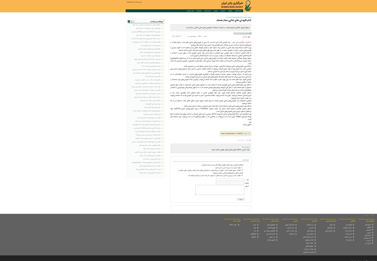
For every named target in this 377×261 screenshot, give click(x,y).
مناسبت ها (349, 240)
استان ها (199, 11)
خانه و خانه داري (270, 234)
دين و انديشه (348, 237)
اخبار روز (311, 228)
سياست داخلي (290, 231)
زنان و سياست (290, 228)
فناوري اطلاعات (271, 228)
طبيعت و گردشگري (308, 252)
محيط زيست (310, 234)
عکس (254, 225)
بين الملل (291, 234)
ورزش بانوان (310, 231)
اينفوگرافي (253, 234)
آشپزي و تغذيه (271, 240)
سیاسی (216, 11)
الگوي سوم (349, 225)
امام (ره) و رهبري (289, 225)
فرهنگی (230, 11)
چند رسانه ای (190, 11)
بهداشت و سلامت (308, 249)
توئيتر (331, 225)
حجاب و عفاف (309, 243)
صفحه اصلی (238, 11)
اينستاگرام (330, 228)
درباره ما (368, 241)
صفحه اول (368, 225)
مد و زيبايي (272, 237)
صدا (255, 231)
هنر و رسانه (349, 234)
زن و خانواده (310, 225)
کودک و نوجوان (309, 240)
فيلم (255, 228)
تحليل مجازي (329, 231)
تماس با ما (368, 243)
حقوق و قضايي (309, 246)
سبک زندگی (208, 11)
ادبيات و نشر (348, 231)
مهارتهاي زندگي (271, 225)
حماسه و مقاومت (347, 228)
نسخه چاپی (245, 36)
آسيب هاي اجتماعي (308, 237)
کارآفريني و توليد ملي (269, 231)
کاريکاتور (254, 237)
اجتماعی (223, 11)
